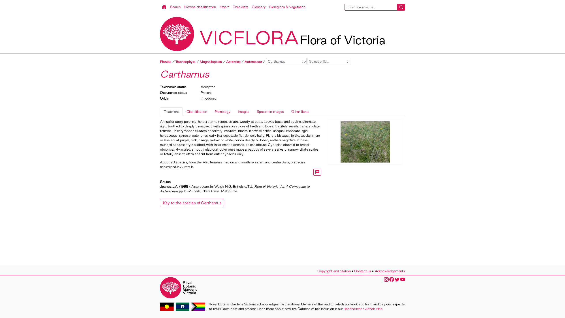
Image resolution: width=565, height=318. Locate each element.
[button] (224, 7)
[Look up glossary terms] (317, 172)
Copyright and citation (334, 271)
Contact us (362, 271)
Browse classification (200, 7)
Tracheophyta (185, 62)
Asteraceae (253, 62)
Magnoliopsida (211, 62)
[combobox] (375, 7)
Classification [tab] (196, 112)
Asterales (233, 62)
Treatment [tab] (171, 112)
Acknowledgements (390, 271)
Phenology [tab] (222, 112)
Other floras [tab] (300, 112)
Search (175, 7)
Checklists (240, 7)
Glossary (259, 7)
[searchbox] (371, 7)
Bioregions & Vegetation (287, 7)
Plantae (165, 62)
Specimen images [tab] (270, 112)
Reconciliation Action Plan (362, 309)
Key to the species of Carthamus (192, 203)
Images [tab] (243, 112)
